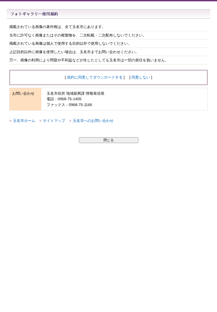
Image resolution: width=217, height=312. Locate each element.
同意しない (141, 77)
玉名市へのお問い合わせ (93, 120)
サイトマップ (54, 120)
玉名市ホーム (24, 120)
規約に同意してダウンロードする (95, 77)
